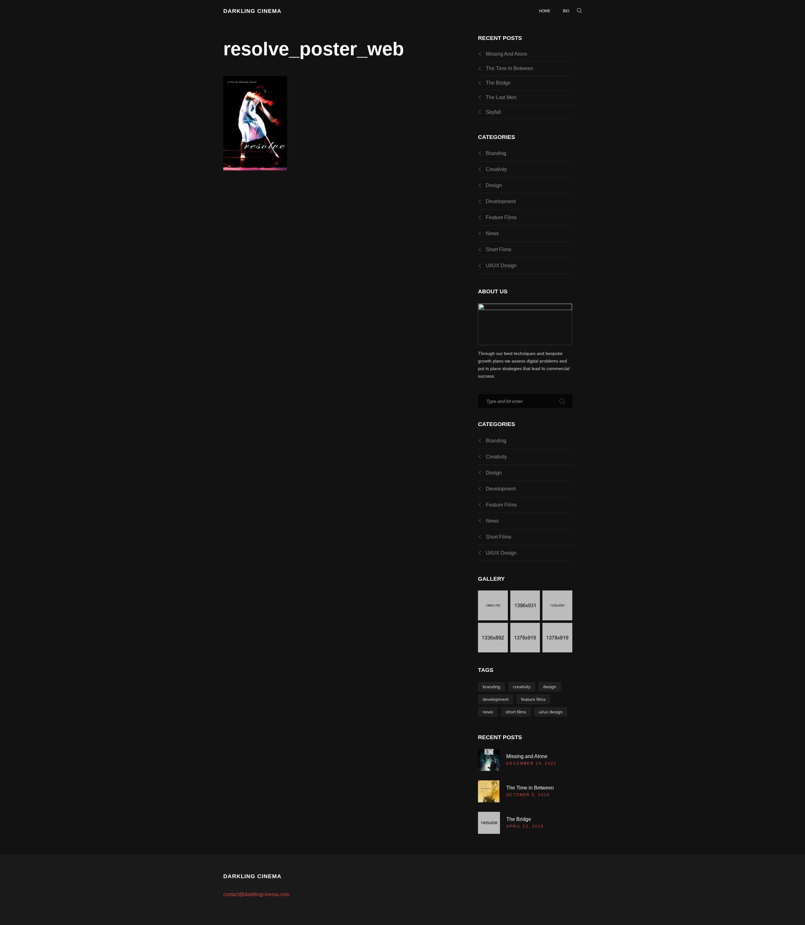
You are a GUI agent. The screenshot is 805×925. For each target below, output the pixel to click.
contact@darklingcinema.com (256, 894)
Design (494, 185)
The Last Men (501, 97)
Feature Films (501, 217)
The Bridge (498, 83)
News (492, 233)
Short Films (498, 249)
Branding (496, 153)
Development (501, 201)
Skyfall (493, 112)
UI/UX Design (501, 265)
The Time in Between (509, 68)
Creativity (496, 169)
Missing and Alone (506, 54)
